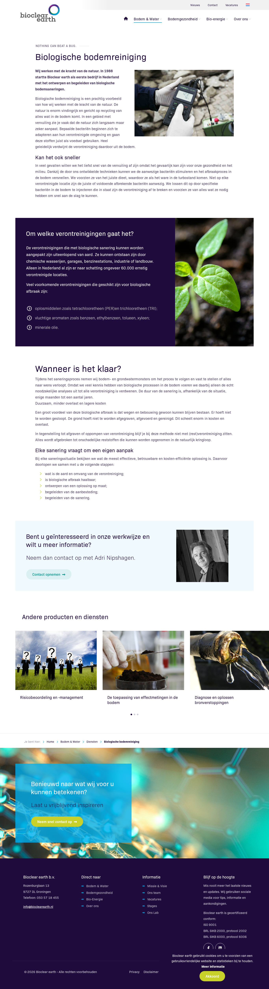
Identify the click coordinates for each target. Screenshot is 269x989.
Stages (152, 906)
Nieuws (195, 5)
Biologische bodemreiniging (121, 741)
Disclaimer (151, 971)
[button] (131, 714)
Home (50, 741)
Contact (213, 5)
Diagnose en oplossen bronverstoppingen (214, 700)
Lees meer (56, 660)
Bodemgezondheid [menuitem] (183, 18)
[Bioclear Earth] (40, 13)
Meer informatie (213, 966)
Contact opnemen (46, 574)
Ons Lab (153, 912)
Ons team (154, 893)
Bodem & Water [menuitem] (146, 18)
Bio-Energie (94, 899)
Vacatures (231, 5)
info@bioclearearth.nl (38, 907)
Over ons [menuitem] (241, 18)
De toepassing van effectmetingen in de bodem (142, 700)
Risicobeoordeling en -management (51, 697)
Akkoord (212, 976)
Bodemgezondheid (99, 893)
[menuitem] (126, 19)
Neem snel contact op (54, 821)
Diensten (92, 741)
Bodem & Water (70, 741)
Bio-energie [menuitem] (215, 18)
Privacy (134, 971)
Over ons (92, 906)
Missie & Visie (157, 886)
